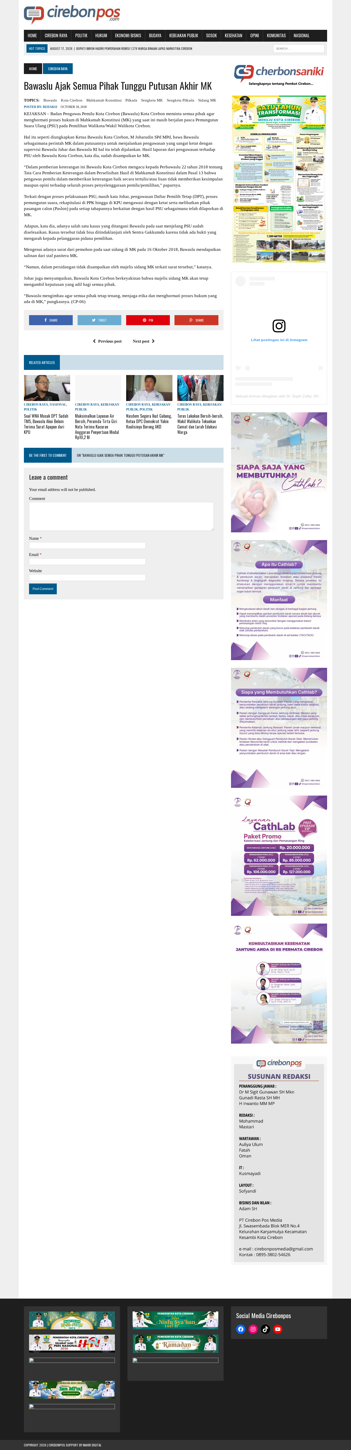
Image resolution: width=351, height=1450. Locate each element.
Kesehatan (233, 35)
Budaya (155, 35)
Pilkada (131, 100)
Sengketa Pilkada (180, 100)
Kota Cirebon (71, 100)
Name (34, 538)
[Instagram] (253, 1329)
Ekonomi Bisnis (128, 35)
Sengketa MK (152, 100)
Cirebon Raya (56, 35)
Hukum (101, 35)
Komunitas (276, 35)
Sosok (211, 35)
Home (32, 35)
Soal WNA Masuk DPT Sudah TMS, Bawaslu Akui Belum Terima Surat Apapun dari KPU (46, 424)
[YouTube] (277, 1329)
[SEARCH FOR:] (299, 48)
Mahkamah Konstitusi (104, 100)
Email (34, 554)
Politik (81, 35)
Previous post (110, 341)
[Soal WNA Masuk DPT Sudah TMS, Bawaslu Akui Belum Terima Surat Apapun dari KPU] (47, 397)
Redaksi (50, 107)
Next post (141, 341)
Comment (37, 498)
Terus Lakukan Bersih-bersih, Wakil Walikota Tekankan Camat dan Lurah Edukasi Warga (200, 424)
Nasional (301, 35)
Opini (254, 35)
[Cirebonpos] (72, 15)
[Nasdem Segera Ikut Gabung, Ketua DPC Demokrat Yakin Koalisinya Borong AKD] (149, 397)
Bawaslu (50, 100)
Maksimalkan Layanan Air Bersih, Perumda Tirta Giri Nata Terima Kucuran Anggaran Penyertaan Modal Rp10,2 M (97, 426)
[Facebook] (240, 1329)
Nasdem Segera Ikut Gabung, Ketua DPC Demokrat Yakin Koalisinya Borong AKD (149, 421)
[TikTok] (265, 1329)
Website (35, 571)
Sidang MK (207, 100)
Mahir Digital (92, 1445)
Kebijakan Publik (183, 35)
